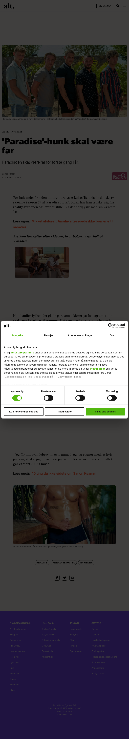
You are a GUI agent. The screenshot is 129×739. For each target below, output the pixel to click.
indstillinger (97, 368)
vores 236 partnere (22, 352)
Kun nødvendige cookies (23, 411)
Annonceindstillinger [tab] (80, 335)
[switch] (48, 398)
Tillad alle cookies (105, 411)
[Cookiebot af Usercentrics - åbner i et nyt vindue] (110, 325)
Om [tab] (112, 335)
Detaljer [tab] (48, 335)
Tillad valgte (64, 411)
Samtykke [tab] (17, 335)
